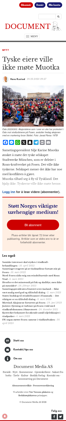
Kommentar (26, 372)
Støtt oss (18, 340)
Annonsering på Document (33, 378)
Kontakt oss (53, 375)
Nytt (5, 50)
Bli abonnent (33, 225)
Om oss (17, 358)
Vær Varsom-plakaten (39, 392)
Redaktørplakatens (27, 395)
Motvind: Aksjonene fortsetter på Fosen (23, 302)
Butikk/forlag (37, 375)
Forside (7, 372)
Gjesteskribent (42, 372)
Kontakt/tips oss (23, 349)
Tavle (16, 375)
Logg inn (8, 191)
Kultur (24, 375)
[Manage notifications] (4, 416)
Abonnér (26, 5)
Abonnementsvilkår (22, 385)
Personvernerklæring (43, 385)
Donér (40, 5)
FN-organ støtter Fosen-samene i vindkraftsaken (28, 319)
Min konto (54, 5)
